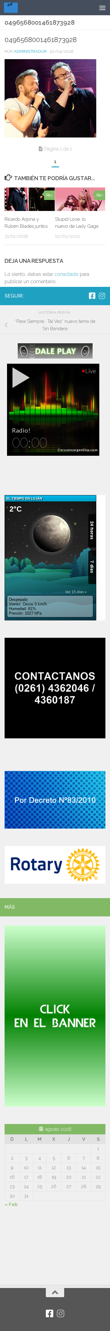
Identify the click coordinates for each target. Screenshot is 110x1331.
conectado (66, 274)
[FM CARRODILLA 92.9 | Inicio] (13, 7)
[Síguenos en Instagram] (101, 295)
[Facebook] (92, 295)
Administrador (30, 51)
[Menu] (102, 7)
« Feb (11, 1204)
